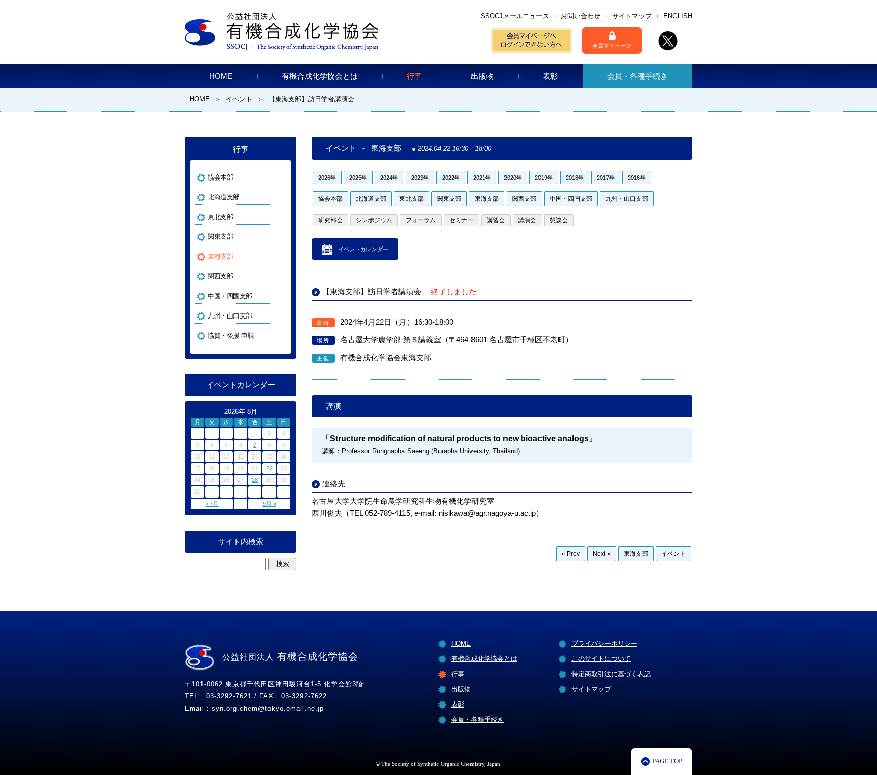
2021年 (482, 177)
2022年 (451, 177)
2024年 (389, 177)
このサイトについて (601, 658)
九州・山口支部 (626, 198)
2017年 (606, 177)
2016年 (637, 177)
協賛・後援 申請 (231, 335)
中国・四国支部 (571, 198)
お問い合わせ (580, 16)
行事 (414, 76)
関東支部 (449, 198)
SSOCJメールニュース (515, 16)
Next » (602, 553)
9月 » (269, 504)
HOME (220, 76)
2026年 (327, 177)
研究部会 (330, 220)
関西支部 (524, 198)
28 (255, 480)
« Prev (571, 553)
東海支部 (487, 198)
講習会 (496, 220)
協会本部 (330, 198)
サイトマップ (632, 16)
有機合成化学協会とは (320, 76)
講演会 (527, 220)
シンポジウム (374, 220)
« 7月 (211, 504)
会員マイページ (611, 46)
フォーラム (421, 220)
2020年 (513, 177)
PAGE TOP (667, 761)
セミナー (461, 220)
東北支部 (411, 198)
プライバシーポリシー (604, 643)
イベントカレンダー (363, 249)
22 (269, 468)
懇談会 (559, 220)
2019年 (544, 177)
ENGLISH (677, 16)
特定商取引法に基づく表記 (611, 674)
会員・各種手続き (637, 76)
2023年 (420, 177)
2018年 (575, 177)
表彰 (550, 76)
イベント (673, 553)
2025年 (358, 177)
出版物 (482, 76)
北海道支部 (371, 198)
